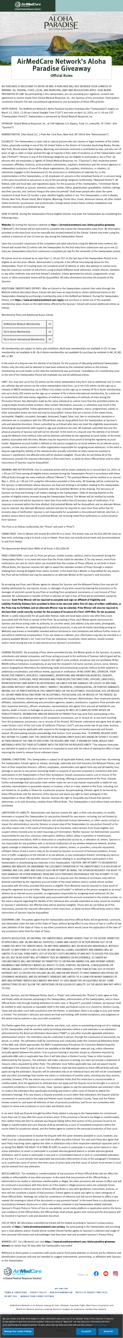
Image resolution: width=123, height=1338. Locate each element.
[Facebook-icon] (96, 1273)
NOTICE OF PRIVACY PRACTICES (91, 1293)
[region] (61, 1326)
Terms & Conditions (15, 1293)
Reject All (108, 1331)
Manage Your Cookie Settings (37, 1296)
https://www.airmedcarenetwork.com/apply (39, 300)
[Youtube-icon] (105, 1273)
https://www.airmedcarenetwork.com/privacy (40, 1227)
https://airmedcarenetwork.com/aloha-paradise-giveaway (83, 225)
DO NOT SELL (11, 1296)
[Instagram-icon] (115, 1273)
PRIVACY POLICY (38, 1293)
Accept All (86, 1331)
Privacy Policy (99, 1325)
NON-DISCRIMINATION (61, 1293)
